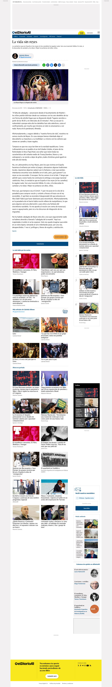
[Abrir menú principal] (99, 32)
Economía (22, 36)
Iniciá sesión (90, 32)
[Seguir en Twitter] (78, 665)
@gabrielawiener (19, 311)
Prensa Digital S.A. (43, 683)
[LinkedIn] (59, 65)
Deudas (75, 1)
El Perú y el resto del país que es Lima (24, 360)
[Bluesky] (51, 65)
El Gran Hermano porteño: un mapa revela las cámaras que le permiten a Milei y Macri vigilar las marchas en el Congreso (26, 390)
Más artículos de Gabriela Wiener (24, 309)
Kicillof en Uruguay (61, 1)
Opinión (36, 36)
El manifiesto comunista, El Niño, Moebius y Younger (25, 271)
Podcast (59, 36)
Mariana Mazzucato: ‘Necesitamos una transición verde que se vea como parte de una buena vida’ (53, 417)
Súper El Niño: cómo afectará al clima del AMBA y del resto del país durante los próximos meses (79, 534)
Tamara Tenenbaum (18, 274)
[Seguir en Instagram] (85, 665)
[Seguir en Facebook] (80, 665)
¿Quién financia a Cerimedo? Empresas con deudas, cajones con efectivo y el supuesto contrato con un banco (25, 524)
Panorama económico (27, 1)
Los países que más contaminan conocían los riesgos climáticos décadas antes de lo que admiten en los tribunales (79, 554)
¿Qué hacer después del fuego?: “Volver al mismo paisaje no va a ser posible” (79, 544)
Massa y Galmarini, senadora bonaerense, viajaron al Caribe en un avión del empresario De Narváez (54, 498)
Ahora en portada (18, 367)
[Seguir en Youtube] (88, 665)
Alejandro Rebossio (46, 393)
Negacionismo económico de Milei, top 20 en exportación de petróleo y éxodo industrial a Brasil (54, 389)
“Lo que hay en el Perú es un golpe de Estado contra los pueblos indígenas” (53, 336)
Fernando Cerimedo (46, 1)
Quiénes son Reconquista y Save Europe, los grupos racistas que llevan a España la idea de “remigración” (52, 298)
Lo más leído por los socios (21, 250)
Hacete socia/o (81, 33)
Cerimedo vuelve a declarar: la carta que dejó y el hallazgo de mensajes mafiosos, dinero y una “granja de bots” (54, 524)
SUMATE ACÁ (52, 676)
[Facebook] (47, 65)
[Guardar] (63, 65)
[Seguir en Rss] (90, 665)
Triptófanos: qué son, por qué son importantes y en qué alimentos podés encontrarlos (53, 272)
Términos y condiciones (67, 683)
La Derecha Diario (54, 1)
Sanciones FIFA (81, 1)
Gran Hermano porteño (36, 1)
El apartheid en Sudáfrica (50, 468)
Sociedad (29, 36)
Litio (14, 334)
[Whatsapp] (44, 65)
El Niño (94, 1)
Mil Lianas (52, 36)
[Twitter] (55, 65)
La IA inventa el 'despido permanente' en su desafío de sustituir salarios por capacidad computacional (24, 418)
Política (16, 36)
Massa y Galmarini (69, 1)
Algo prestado (99, 1)
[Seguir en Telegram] (82, 665)
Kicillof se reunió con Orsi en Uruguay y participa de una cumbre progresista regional (26, 498)
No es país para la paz (49, 359)
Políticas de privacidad (55, 683)
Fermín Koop (44, 421)
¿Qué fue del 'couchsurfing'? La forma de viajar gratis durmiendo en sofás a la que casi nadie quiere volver (88, 269)
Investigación (44, 36)
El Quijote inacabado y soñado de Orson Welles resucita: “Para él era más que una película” (53, 444)
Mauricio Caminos (17, 395)
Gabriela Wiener (24, 55)
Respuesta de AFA (88, 1)
